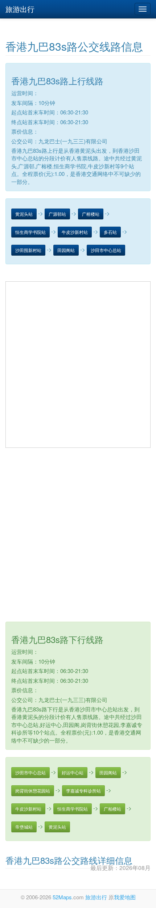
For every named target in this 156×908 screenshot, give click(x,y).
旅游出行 (19, 9)
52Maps (62, 897)
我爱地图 (125, 897)
